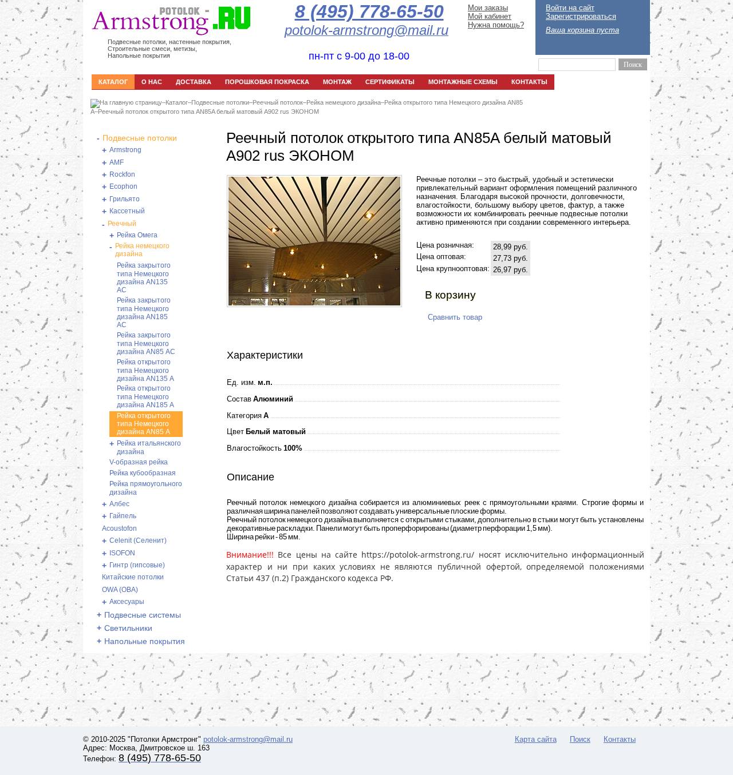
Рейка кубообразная (142, 473)
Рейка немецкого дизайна (343, 102)
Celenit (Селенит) (138, 540)
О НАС (151, 81)
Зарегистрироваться (581, 16)
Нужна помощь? (496, 25)
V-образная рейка (138, 462)
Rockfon (122, 174)
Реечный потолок (278, 102)
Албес (119, 504)
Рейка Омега (137, 235)
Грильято (124, 199)
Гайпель (122, 516)
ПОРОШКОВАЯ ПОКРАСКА (267, 81)
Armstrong (125, 150)
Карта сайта (536, 739)
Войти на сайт (570, 7)
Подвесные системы (142, 614)
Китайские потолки (133, 577)
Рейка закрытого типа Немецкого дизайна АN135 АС (144, 277)
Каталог (176, 102)
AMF (116, 162)
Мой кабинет (489, 16)
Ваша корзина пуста (582, 30)
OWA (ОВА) (120, 590)
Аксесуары (126, 602)
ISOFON (122, 553)
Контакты (620, 739)
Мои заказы (488, 7)
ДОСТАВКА (193, 81)
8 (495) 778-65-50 (369, 11)
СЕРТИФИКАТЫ (390, 81)
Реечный (122, 224)
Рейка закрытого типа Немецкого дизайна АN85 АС (146, 343)
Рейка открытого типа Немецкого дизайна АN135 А (145, 370)
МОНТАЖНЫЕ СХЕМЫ (463, 81)
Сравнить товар (455, 317)
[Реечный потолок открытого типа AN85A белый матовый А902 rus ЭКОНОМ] (314, 303)
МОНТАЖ (337, 81)
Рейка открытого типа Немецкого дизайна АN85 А (144, 424)
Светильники (128, 628)
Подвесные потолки (220, 102)
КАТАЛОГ (113, 81)
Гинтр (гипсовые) (137, 565)
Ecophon (123, 186)
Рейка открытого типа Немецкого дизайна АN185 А (145, 396)
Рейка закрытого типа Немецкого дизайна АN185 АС (144, 312)
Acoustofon (119, 528)
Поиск (580, 739)
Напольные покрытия (144, 641)
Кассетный (127, 211)
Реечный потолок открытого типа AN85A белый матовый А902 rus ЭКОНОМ (208, 111)
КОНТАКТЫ (529, 81)
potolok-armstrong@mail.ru (248, 739)
